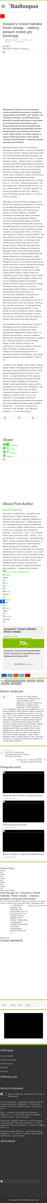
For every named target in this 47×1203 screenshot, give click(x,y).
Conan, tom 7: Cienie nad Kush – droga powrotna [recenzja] (29, 760)
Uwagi (27, 1005)
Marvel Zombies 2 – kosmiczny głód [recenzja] (23, 854)
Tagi (20, 1005)
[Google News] (35, 1083)
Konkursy (4, 1071)
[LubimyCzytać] (26, 1083)
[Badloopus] (23, 6)
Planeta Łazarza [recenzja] (14, 825)
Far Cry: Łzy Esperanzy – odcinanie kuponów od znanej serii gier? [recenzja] (17, 753)
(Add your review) (7, 890)
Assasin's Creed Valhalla (15, 681)
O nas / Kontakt (7, 1056)
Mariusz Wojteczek (11, 40)
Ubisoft (5, 683)
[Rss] (12, 1083)
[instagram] (21, 1083)
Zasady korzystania (8, 1060)
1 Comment (19, 42)
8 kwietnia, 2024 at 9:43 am (37, 906)
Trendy (12, 1005)
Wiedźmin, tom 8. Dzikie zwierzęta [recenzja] (22, 795)
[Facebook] (17, 1083)
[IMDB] (31, 1083)
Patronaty (4, 1067)
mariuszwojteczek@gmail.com (18, 572)
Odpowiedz (4, 938)
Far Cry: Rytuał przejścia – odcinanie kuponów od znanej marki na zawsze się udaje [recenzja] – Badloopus (22, 902)
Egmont (31, 681)
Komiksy (8, 42)
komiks (40, 681)
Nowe (4, 1005)
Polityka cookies (7, 1064)
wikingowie (16, 683)
